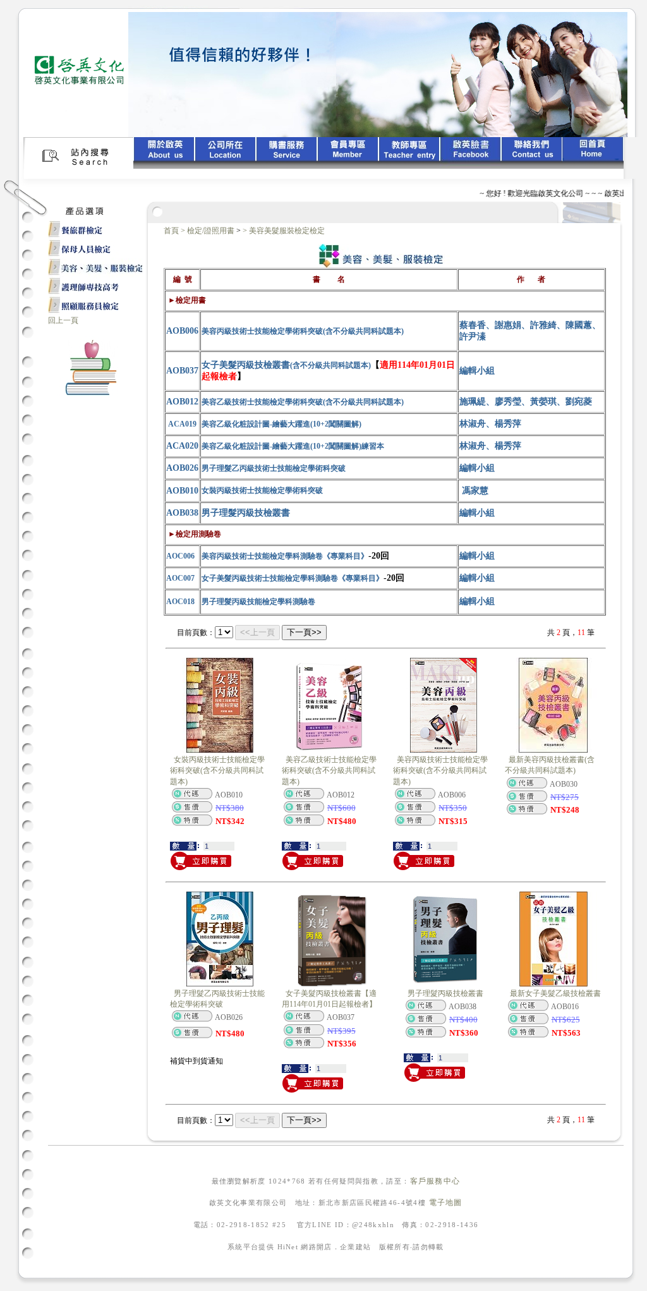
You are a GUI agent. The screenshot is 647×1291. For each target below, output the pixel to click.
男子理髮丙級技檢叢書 (445, 993)
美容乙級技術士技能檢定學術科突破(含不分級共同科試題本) (329, 770)
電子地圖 (446, 1202)
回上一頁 (63, 320)
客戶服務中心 (435, 1181)
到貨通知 (208, 1061)
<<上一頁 (257, 632)
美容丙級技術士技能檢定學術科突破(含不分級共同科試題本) (440, 770)
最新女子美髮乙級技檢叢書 (555, 993)
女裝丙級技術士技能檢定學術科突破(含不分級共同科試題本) (217, 770)
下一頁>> (304, 632)
